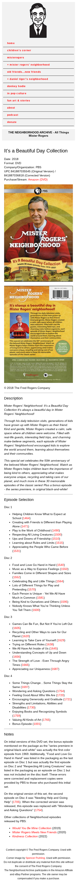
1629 (61, 640)
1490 (55, 530)
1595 (64, 601)
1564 (59, 581)
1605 (16, 628)
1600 (36, 610)
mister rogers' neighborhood (29, 64)
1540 (60, 564)
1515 (59, 542)
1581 (40, 597)
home (11, 43)
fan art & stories (18, 100)
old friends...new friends (24, 71)
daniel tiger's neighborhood (29, 79)
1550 (64, 569)
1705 (16, 802)
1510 (56, 538)
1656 (16, 656)
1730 (31, 707)
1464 (26, 518)
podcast (12, 114)
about (11, 107)
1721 (67, 699)
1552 (16, 577)
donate (12, 122)
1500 (58, 534)
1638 (49, 644)
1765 (46, 719)
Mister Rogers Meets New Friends (34, 832)
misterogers (15, 57)
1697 (25, 687)
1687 (55, 669)
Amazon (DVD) (38, 179)
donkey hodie (16, 86)
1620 (25, 636)
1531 (16, 551)
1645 (53, 648)
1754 (60, 691)
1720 (60, 695)
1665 (25, 664)
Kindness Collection (25, 836)
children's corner (19, 50)
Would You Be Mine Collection (31, 828)
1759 (16, 715)
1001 (37, 723)
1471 (25, 526)
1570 (31, 589)
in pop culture (16, 93)
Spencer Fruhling (35, 858)
